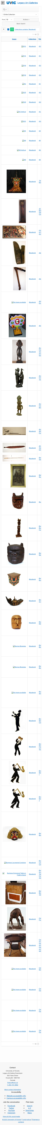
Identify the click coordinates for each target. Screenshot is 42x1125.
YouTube (11, 1110)
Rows (3, 19)
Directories (30, 1110)
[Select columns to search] (5, 9)
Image (14, 39)
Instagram (11, 1113)
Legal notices (26, 1119)
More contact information (12, 1089)
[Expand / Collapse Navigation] (3, 3)
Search (29, 1106)
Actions (25, 19)
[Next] (38, 34)
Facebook (11, 1106)
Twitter (11, 1108)
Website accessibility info (16, 1096)
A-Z (29, 1108)
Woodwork (32, 46)
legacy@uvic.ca (12, 1082)
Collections (32, 39)
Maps (30, 1113)
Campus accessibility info (16, 1098)
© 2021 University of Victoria (11, 1119)
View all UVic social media (11, 1116)
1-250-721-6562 (12, 1085)
